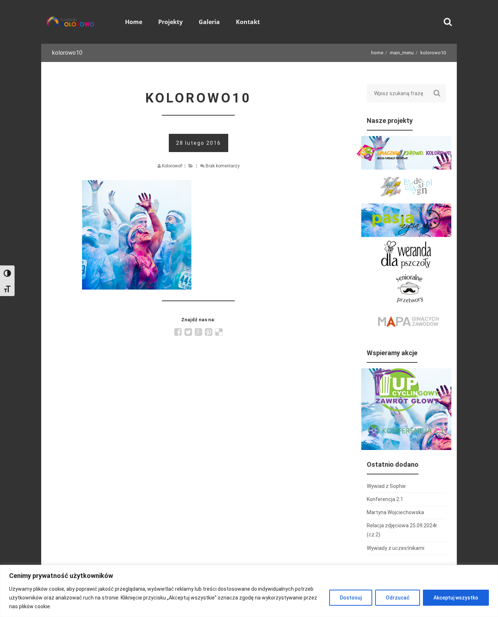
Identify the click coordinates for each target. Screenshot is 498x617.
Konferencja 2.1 (385, 499)
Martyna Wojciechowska (395, 512)
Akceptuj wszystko (455, 598)
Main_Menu (402, 52)
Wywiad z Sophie (386, 486)
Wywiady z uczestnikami (395, 548)
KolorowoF (172, 165)
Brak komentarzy (223, 165)
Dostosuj (351, 598)
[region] (249, 591)
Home (377, 52)
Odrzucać (397, 598)
